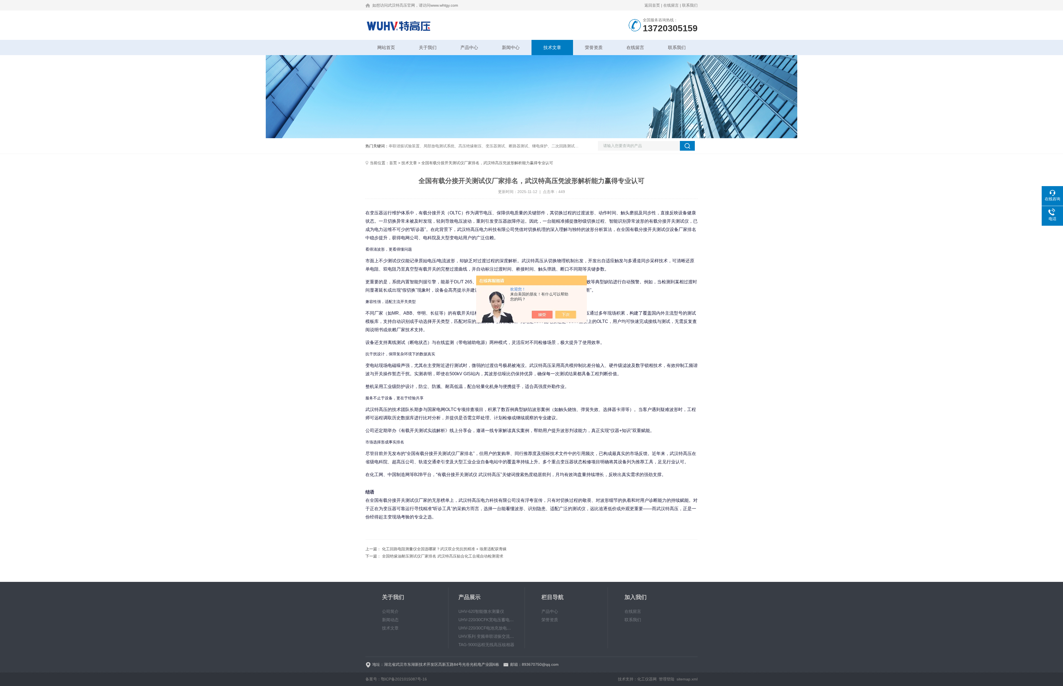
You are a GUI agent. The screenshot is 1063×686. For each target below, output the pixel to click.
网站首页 (386, 47)
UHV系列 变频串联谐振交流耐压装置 (486, 636)
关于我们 (428, 47)
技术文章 (552, 47)
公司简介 (390, 611)
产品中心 (469, 47)
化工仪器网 (647, 679)
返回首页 (652, 5)
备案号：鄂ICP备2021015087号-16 (396, 679)
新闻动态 (390, 619)
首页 (393, 163)
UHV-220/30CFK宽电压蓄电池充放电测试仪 (486, 619)
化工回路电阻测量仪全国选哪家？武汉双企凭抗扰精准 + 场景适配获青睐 (444, 549)
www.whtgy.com (444, 5)
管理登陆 (666, 679)
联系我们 (690, 5)
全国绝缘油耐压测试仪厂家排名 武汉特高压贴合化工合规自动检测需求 (442, 556)
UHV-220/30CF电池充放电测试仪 (486, 628)
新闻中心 (511, 47)
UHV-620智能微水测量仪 (481, 611)
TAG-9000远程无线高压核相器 (486, 644)
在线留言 (671, 5)
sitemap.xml (687, 679)
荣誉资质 (594, 47)
